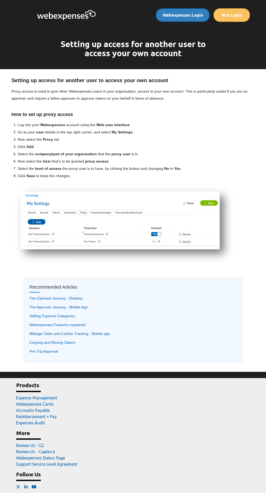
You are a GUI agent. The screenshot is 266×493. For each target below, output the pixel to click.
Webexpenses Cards (35, 404)
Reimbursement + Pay (36, 416)
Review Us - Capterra (35, 451)
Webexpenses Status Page (40, 458)
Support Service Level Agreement (46, 464)
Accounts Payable (33, 410)
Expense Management (36, 397)
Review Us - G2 (30, 445)
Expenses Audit (30, 422)
